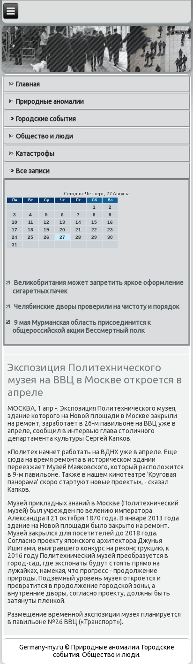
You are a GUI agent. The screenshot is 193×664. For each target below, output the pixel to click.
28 (78, 237)
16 (110, 222)
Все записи (33, 171)
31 (14, 244)
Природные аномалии (50, 101)
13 (62, 222)
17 (14, 229)
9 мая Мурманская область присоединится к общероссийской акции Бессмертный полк (82, 327)
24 (14, 237)
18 (30, 229)
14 (78, 222)
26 (46, 237)
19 (46, 229)
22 (94, 229)
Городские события (46, 118)
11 (30, 222)
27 (62, 237)
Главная (28, 84)
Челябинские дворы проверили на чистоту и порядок (96, 306)
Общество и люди (44, 136)
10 (14, 222)
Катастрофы (35, 153)
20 (62, 229)
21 (78, 229)
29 (94, 237)
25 (30, 237)
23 (110, 229)
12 (46, 222)
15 (94, 222)
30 (110, 237)
